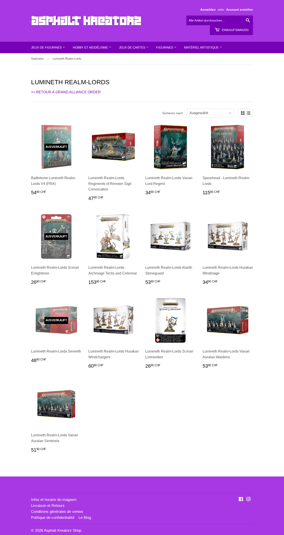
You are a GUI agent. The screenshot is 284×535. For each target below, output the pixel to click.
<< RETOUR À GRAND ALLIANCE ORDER (66, 92)
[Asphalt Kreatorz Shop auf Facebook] (241, 500)
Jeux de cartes (132, 47)
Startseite (37, 58)
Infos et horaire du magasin (53, 500)
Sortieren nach (172, 113)
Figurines (165, 47)
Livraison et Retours (48, 506)
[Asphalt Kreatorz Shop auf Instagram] (248, 500)
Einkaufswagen (234, 30)
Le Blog (85, 517)
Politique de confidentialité (52, 517)
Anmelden (208, 9)
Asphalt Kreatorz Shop (62, 530)
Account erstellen (239, 9)
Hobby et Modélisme (91, 47)
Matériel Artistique (201, 47)
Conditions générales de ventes (57, 512)
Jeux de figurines (47, 47)
